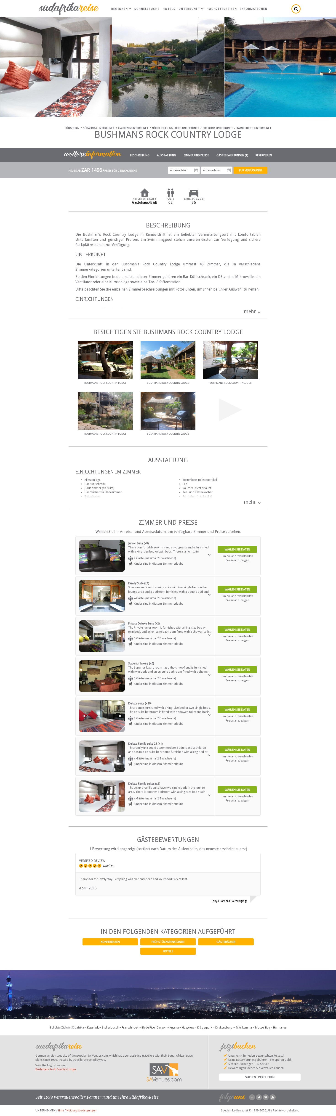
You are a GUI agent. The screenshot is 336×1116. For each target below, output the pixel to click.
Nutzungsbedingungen (81, 1110)
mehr (250, 311)
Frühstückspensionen (168, 942)
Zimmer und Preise (196, 155)
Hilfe (61, 1110)
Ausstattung (166, 155)
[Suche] (296, 8)
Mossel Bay (262, 1027)
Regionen (119, 9)
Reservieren (264, 155)
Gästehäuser (225, 942)
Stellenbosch (110, 1027)
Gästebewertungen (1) (232, 155)
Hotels (168, 951)
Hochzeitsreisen (222, 9)
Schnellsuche (147, 9)
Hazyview (188, 1027)
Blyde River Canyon (153, 1027)
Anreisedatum (196, 170)
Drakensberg (223, 1027)
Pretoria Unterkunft (218, 128)
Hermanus (279, 1027)
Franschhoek (130, 1027)
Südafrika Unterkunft (99, 128)
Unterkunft (189, 9)
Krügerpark (204, 1027)
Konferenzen (110, 942)
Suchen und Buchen (260, 1077)
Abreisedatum (229, 170)
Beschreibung (139, 155)
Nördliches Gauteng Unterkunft (175, 128)
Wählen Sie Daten (237, 549)
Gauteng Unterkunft (133, 128)
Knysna (174, 1027)
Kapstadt (93, 1027)
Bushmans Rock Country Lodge (55, 1069)
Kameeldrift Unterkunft (254, 128)
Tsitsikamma (244, 1027)
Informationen (253, 9)
